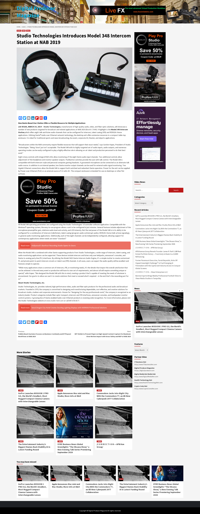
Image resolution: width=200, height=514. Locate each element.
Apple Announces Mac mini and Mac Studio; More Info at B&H (74, 394)
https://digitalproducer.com (144, 370)
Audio (19, 30)
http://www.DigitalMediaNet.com (146, 376)
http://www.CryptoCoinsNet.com (146, 389)
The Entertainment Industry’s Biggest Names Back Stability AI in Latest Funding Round (34, 447)
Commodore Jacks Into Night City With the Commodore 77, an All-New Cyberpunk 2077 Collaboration (113, 396)
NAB (23, 30)
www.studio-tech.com (55, 300)
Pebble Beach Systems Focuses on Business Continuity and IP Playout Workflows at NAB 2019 (44, 333)
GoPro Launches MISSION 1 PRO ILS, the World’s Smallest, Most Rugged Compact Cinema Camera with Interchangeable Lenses (33, 397)
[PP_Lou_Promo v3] (60, 199)
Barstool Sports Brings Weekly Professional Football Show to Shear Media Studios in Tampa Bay (158, 277)
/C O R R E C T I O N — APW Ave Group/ (149, 248)
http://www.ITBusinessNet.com (145, 364)
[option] (158, 316)
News (28, 30)
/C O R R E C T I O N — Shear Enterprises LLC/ (151, 272)
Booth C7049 (91, 129)
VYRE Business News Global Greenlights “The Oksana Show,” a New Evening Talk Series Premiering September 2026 (74, 448)
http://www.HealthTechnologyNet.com (148, 383)
